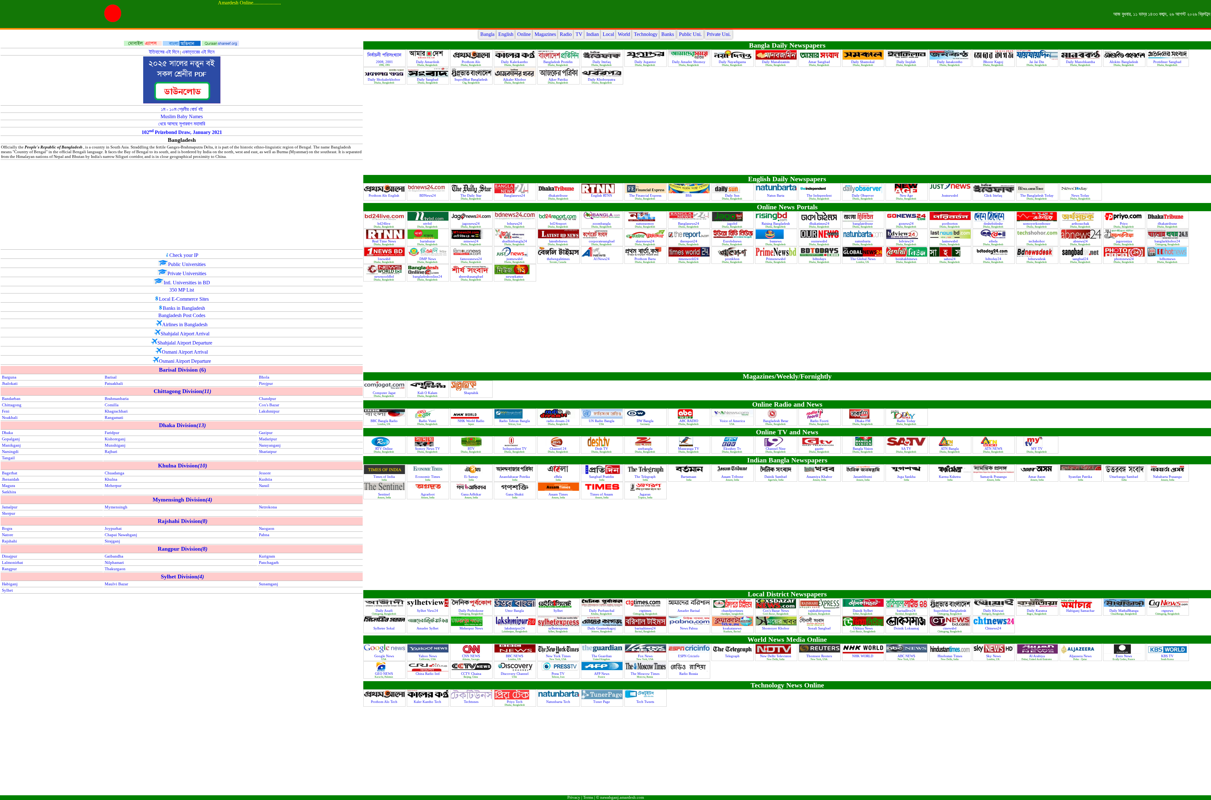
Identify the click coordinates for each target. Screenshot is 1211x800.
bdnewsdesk (1037, 259)
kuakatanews (732, 628)
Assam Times (558, 494)
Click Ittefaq (993, 195)
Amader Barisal (689, 610)
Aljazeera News (1080, 656)
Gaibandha (114, 556)
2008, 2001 (384, 62)
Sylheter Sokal (384, 628)
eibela (993, 241)
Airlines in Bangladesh (185, 324)
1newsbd (384, 259)
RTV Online (384, 448)
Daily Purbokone (471, 610)
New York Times (558, 656)
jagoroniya (1124, 241)
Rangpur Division (183, 549)
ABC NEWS (907, 656)
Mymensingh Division (182, 499)
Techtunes (471, 702)
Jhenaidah (10, 479)
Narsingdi (10, 451)
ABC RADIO (689, 421)
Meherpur (113, 486)
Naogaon (266, 528)
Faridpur (112, 433)
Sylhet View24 (428, 610)
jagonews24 (471, 223)
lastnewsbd (950, 241)
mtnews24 (471, 241)
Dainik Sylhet (863, 610)
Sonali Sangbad (820, 628)
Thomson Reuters (819, 656)
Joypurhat (113, 528)
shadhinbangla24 (515, 241)
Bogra (7, 528)
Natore (7, 535)
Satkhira (9, 492)
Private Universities (186, 273)
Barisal (111, 377)
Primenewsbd (776, 259)
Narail (264, 486)
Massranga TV (689, 448)
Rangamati (114, 417)
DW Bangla (645, 421)
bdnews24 (515, 223)
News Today (1080, 195)
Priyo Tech (515, 702)
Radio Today (906, 421)
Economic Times (428, 476)
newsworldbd (384, 276)
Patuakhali (114, 383)
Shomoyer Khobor (776, 628)
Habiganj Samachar (1081, 610)
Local (608, 34)
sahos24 (950, 259)
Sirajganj (112, 541)
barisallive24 (906, 610)
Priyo (1124, 223)
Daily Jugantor (646, 62)
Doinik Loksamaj (907, 628)
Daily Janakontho (950, 62)
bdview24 (907, 241)
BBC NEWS (515, 656)
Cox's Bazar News (776, 610)
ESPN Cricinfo (689, 656)
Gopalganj (11, 439)
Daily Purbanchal (602, 610)
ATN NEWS (994, 448)
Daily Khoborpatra (602, 79)
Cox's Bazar (269, 405)
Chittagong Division (182, 391)
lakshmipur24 (515, 628)
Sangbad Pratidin (602, 476)
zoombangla (602, 223)
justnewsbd (515, 259)
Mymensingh (116, 507)
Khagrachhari (116, 411)
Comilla (112, 405)
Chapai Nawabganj (121, 535)
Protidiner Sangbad (1167, 62)
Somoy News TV (428, 448)
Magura (8, 486)
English (505, 34)
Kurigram (267, 556)
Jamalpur (9, 507)
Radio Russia (689, 673)
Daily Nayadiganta (733, 62)
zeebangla (645, 448)
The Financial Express (645, 195)
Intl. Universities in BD (187, 282)
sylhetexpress (558, 628)
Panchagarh (269, 562)
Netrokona (268, 507)
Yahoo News (428, 656)
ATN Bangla (950, 448)
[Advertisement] (182, 205)
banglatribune (863, 223)
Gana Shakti (515, 494)
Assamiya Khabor (819, 476)
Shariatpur (268, 451)
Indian (592, 34)
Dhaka (7, 433)
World (624, 34)
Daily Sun (732, 195)
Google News (384, 656)
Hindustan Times (950, 656)
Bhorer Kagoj (993, 62)
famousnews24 (471, 259)
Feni (5, 411)
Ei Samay (471, 476)
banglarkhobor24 (1168, 241)
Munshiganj (115, 445)
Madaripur (268, 439)
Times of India (384, 476)
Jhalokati (10, 383)
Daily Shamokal (863, 62)
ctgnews (1167, 610)
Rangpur (9, 569)
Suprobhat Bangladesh (950, 610)
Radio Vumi (428, 421)
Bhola (264, 377)
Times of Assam (602, 494)
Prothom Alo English (384, 195)
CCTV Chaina (471, 673)
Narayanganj (270, 445)
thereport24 (689, 241)
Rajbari (111, 451)
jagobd (732, 223)
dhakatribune (558, 195)
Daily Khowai (993, 610)
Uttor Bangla (515, 610)
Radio (566, 34)
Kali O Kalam (428, 393)
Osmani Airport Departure (185, 361)
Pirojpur (266, 383)
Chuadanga (114, 473)
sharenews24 (645, 241)
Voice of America (733, 421)
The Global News (863, 259)
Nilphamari (114, 562)
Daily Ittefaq (602, 62)
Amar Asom (1037, 476)
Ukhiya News (863, 628)
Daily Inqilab (907, 62)
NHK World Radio (471, 421)
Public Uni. (690, 34)
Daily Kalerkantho (515, 62)
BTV (472, 448)
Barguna (9, 377)
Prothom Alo (471, 62)
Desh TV (602, 448)
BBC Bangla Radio (385, 421)
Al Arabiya (1037, 656)
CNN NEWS (471, 656)
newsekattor (515, 276)
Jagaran (646, 494)
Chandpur (267, 399)
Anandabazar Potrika (515, 476)
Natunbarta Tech (558, 702)
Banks (667, 34)
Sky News (994, 656)
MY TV (1037, 448)
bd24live (384, 223)
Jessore (265, 473)
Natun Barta (776, 195)
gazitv (820, 448)
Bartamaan (689, 476)
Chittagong (11, 405)
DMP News (428, 259)
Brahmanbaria (117, 399)
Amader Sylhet (428, 628)
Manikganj (11, 445)
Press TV (558, 673)
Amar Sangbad (819, 62)
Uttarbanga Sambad (1124, 476)
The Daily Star (471, 195)
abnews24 (1081, 241)
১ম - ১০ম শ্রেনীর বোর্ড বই (182, 109)
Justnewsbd (950, 195)
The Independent (820, 195)
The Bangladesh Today (1037, 195)
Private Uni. (719, 34)
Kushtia (265, 479)
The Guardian (602, 656)
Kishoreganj (115, 439)
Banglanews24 (515, 195)
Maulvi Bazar (116, 584)
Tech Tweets (645, 702)
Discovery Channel (515, 673)
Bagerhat (9, 473)
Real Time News (384, 241)
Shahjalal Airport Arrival (185, 333)
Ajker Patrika (558, 79)
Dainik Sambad (776, 476)
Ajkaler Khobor (515, 79)
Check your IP (183, 255)
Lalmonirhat (12, 562)
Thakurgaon (115, 569)
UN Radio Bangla (602, 421)
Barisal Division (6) (182, 370)
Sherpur (8, 513)
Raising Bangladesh (776, 223)
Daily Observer (863, 195)
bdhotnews (1168, 259)
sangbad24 (1081, 259)
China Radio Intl (428, 673)
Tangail (8, 458)
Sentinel (384, 494)
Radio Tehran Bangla (515, 421)
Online (524, 34)
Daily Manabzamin (776, 62)
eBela (558, 476)
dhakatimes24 (819, 223)
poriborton (950, 223)
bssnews (776, 241)
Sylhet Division (182, 576)
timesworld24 (689, 259)
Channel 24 (558, 448)
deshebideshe (994, 223)
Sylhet (7, 590)
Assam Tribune (732, 476)
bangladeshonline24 (428, 276)
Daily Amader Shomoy (689, 62)
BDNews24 (428, 195)
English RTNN (602, 195)
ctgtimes (645, 610)
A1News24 (602, 259)
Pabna (264, 535)
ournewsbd (819, 241)
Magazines (545, 34)
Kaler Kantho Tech (428, 702)
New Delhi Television (776, 656)
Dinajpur (9, 556)
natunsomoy (645, 223)
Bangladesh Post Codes (181, 315)
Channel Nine (776, 448)
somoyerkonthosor (1037, 223)
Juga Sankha (906, 476)
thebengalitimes (558, 259)
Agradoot (428, 494)
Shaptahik (471, 393)
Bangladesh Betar (776, 421)
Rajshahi (9, 541)
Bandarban (11, 399)
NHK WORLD (863, 656)
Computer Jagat (384, 393)
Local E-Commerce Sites (184, 299)
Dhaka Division (182, 425)
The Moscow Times (645, 673)
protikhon (732, 259)
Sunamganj (268, 584)
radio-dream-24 (558, 421)
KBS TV (1167, 656)
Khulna (111, 479)
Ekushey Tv (732, 448)
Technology (646, 34)
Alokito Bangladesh (1124, 62)
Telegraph (732, 656)
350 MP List (181, 290)
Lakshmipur (269, 411)
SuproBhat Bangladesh (471, 79)
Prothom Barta (646, 259)
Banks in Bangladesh (184, 308)
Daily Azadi (385, 610)
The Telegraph (646, 476)
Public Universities (187, 264)
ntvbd (428, 223)
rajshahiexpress (819, 610)
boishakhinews (907, 259)
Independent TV (515, 448)
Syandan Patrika (1080, 476)
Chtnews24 (993, 628)
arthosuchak (1081, 223)
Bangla (487, 34)
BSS (689, 195)
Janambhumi (863, 476)
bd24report (558, 223)
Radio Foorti (819, 421)
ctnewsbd (950, 628)
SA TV (906, 448)
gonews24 (907, 223)
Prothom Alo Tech (384, 702)
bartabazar (428, 241)
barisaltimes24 (646, 628)
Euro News (1124, 656)
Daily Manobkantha (1081, 62)
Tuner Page (602, 702)
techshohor (1037, 241)
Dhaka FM (863, 421)
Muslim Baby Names (182, 116)
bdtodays (820, 259)
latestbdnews (558, 241)
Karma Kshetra (950, 476)
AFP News (602, 673)
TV (579, 34)
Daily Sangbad (428, 79)
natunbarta (863, 241)
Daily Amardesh (428, 62)
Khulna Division (182, 465)
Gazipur (265, 433)
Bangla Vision (863, 448)
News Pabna (689, 628)
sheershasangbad (471, 276)
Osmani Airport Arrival (185, 352)
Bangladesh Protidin (558, 62)
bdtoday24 (994, 259)
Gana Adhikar (471, 494)
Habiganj (10, 584)
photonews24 (1124, 259)
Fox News (645, 656)
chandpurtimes (733, 610)
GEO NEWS (384, 673)
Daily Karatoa (1037, 610)
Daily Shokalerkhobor (384, 79)
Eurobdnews (732, 241)
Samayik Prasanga (994, 476)
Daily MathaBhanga (1124, 610)
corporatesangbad (602, 241)
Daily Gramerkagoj (602, 628)
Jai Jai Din (1037, 62)
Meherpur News (471, 628)
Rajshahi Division (183, 521)
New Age (907, 195)
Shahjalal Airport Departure (184, 342)
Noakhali (10, 417)
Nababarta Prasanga (1168, 476)
